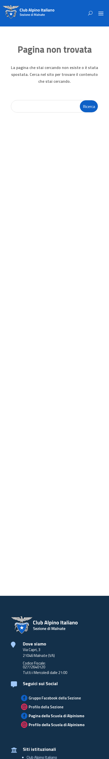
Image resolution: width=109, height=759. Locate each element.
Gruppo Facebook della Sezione (55, 698)
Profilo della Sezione (46, 707)
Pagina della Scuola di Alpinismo (56, 716)
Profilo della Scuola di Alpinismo (57, 725)
